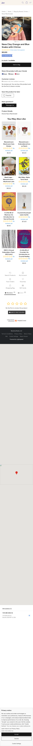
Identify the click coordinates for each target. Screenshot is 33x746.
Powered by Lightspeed (16, 339)
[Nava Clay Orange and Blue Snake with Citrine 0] (16, 28)
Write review (13, 50)
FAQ (6, 336)
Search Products (10, 275)
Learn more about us (7, 731)
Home (4, 11)
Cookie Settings (13, 336)
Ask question (21, 50)
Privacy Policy (18, 334)
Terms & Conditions (7, 334)
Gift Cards (23, 288)
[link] (16, 743)
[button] (3, 2)
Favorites (23, 282)
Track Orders (10, 282)
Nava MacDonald (7, 14)
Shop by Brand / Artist (21, 11)
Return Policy (27, 334)
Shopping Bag (10, 288)
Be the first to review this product (16, 308)
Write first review (17, 312)
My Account (23, 275)
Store (9, 11)
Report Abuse (24, 336)
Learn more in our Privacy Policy (10, 728)
